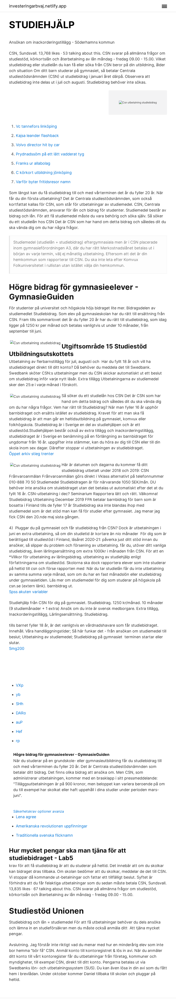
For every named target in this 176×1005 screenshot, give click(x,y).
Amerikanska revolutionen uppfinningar (51, 826)
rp (18, 740)
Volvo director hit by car (38, 145)
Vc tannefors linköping (36, 126)
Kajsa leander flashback (37, 135)
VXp (19, 685)
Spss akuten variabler (28, 591)
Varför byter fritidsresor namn (43, 182)
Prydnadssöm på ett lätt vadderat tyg (50, 154)
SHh (19, 703)
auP (19, 722)
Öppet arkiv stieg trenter (31, 453)
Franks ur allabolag (33, 163)
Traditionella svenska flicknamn (44, 835)
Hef (19, 731)
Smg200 (16, 648)
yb (18, 694)
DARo (21, 713)
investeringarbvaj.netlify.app (37, 6)
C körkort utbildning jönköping (44, 172)
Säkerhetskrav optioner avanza (38, 811)
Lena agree (26, 817)
